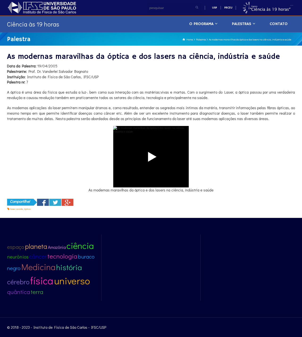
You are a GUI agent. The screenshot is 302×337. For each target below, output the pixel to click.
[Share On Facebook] (43, 202)
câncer (38, 256)
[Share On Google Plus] (67, 202)
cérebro (18, 281)
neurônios (18, 256)
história (69, 267)
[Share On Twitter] (55, 202)
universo (72, 280)
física (41, 280)
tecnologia (62, 256)
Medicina (38, 266)
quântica (18, 292)
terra (37, 292)
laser (12, 209)
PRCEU (228, 7)
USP (214, 7)
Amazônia (57, 247)
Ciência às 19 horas (33, 24)
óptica (27, 209)
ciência (80, 245)
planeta (36, 246)
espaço (15, 246)
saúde (19, 209)
